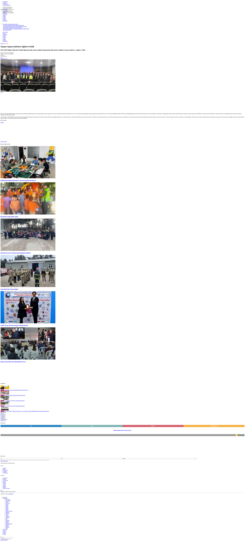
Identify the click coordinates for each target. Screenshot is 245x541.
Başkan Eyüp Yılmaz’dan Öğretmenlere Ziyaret (13, 361)
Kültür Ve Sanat (13, 28)
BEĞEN (2, 413)
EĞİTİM (6, 43)
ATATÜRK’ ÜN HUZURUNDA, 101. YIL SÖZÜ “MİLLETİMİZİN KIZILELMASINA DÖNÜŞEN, (26, 411)
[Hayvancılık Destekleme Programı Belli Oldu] (5, 394)
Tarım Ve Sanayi (15, 26)
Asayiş (4, 17)
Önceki (2, 141)
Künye (4, 29)
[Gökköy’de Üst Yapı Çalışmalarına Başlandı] (5, 399)
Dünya (21, 28)
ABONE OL (3, 420)
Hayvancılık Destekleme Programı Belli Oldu (14, 395)
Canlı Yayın (5, 3)
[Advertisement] (39, 103)
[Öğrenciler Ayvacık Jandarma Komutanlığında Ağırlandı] (28, 250)
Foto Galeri (5, 1)
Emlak (4, 18)
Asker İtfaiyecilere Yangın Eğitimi (9, 289)
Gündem (20, 27)
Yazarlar (4, 531)
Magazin (25, 28)
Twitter (8, 24)
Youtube (16, 24)
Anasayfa (2, 43)
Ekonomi (18, 28)
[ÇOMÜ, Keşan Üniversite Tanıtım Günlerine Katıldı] (28, 323)
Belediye (20, 26)
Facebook (5, 24)
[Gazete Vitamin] (4, 9)
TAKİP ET (3, 415)
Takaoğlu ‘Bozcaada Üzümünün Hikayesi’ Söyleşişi (16, 390)
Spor (28, 28)
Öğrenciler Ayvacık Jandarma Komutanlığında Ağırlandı (16, 253)
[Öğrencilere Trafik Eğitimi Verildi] (28, 214)
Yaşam (4, 15)
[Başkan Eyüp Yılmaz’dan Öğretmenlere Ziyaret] (28, 359)
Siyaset (8, 28)
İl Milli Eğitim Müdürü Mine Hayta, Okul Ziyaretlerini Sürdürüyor (18, 180)
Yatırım (14, 27)
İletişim (7, 29)
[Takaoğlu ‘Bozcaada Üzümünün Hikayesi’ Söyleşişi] (5, 388)
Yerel (4, 27)
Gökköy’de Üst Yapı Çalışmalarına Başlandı (14, 400)
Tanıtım (6, 27)
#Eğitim (2, 122)
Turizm (4, 19)
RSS (10, 29)
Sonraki (5, 141)
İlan (17, 27)
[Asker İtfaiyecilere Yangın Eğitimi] (28, 286)
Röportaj (5, 28)
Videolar (5, 2)
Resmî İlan (5, 20)
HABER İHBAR (4, 539)
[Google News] (4, 58)
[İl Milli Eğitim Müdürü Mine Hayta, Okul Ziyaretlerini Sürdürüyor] (28, 177)
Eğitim (4, 16)
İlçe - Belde (5, 11)
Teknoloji (24, 26)
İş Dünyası (10, 27)
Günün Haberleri (6, 5)
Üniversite (5, 14)
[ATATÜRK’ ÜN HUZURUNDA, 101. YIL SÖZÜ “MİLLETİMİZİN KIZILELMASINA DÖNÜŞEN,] (5, 410)
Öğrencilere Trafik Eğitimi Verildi (9, 216)
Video (4, 530)
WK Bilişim (11, 493)
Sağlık (4, 12)
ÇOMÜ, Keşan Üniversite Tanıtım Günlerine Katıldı (14, 325)
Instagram (12, 24)
